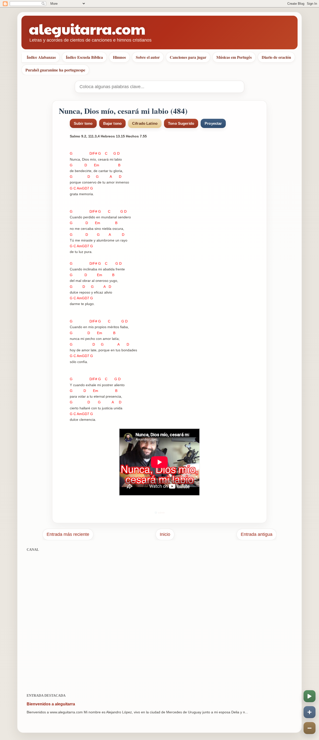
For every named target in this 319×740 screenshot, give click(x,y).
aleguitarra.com (87, 28)
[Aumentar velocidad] (310, 712)
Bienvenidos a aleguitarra (51, 704)
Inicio (165, 534)
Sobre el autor (148, 57)
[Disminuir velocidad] (310, 728)
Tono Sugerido (181, 123)
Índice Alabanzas (41, 57)
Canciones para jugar (188, 57)
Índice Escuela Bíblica (84, 57)
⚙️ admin (159, 512)
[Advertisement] (159, 620)
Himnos (119, 57)
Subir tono (83, 123)
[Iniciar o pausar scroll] (310, 696)
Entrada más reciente (68, 534)
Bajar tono (112, 123)
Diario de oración (276, 57)
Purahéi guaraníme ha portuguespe (55, 70)
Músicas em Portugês (234, 57)
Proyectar (213, 123)
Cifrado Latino (145, 123)
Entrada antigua (256, 534)
